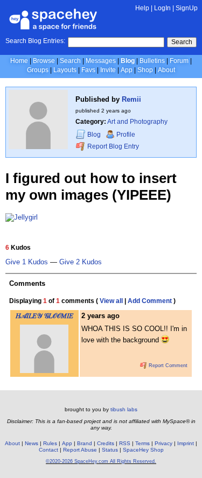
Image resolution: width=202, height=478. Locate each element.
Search (181, 42)
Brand (84, 443)
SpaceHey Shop (143, 450)
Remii (131, 99)
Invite (108, 70)
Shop (145, 70)
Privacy (163, 443)
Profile (125, 134)
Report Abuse (80, 450)
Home (19, 61)
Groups (37, 70)
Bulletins (152, 61)
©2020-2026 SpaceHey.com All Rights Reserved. (101, 461)
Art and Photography (137, 121)
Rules (50, 443)
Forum (179, 61)
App (127, 70)
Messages (101, 61)
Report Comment (167, 365)
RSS (124, 443)
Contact (48, 450)
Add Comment (150, 301)
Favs (88, 70)
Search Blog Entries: (35, 41)
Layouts (64, 70)
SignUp (187, 8)
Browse (44, 61)
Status (110, 450)
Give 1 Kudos (26, 262)
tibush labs (123, 409)
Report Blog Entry (112, 146)
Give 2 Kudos (80, 262)
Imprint (185, 443)
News (31, 443)
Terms (142, 443)
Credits (105, 443)
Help (142, 8)
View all (111, 301)
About (166, 70)
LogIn (162, 8)
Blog (128, 61)
